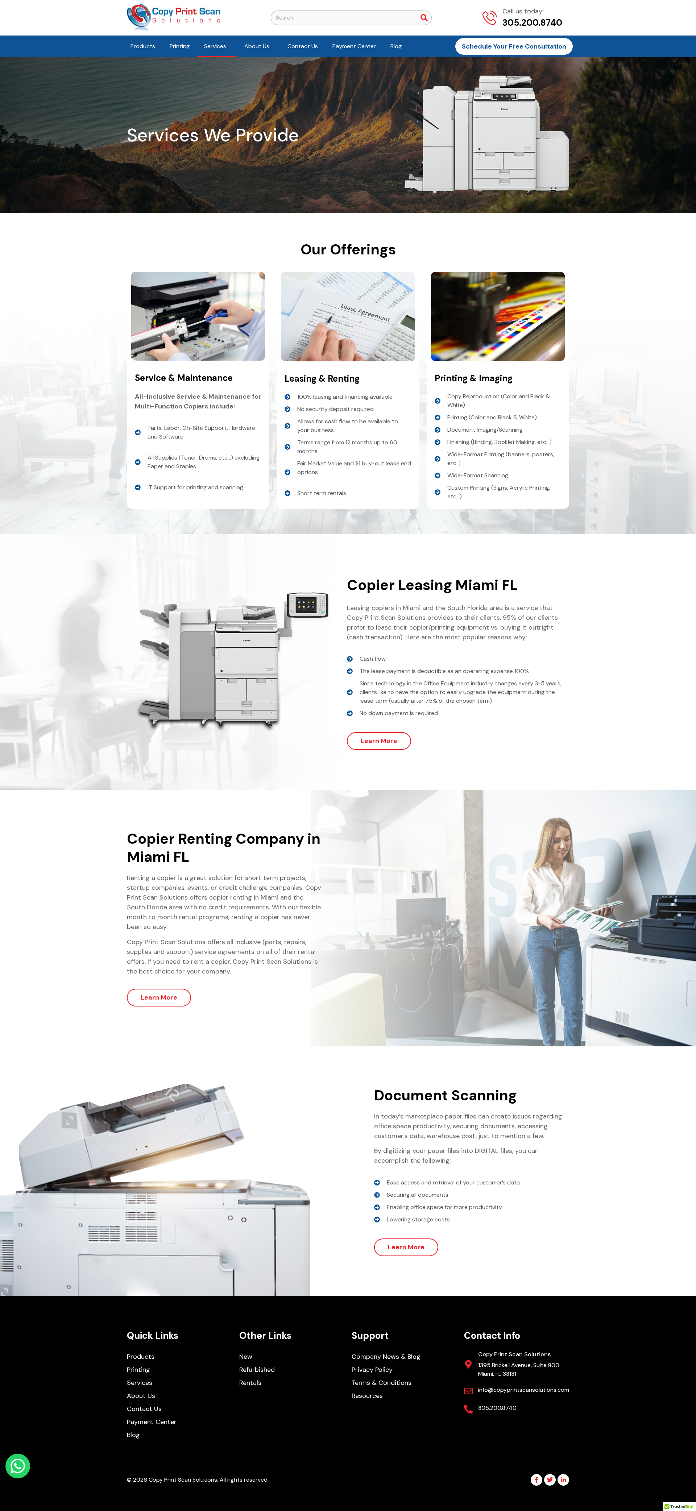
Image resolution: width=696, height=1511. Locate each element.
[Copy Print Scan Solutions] (468, 1364)
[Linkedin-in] (563, 1480)
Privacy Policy (372, 1369)
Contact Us (302, 46)
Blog (396, 46)
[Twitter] (550, 1480)
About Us (256, 46)
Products (142, 46)
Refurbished (257, 1369)
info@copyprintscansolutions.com (523, 1390)
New (245, 1356)
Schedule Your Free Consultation (514, 46)
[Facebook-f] (536, 1480)
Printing (180, 46)
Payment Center (354, 46)
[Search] (424, 18)
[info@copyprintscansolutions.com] (468, 1391)
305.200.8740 (497, 1408)
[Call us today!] (489, 18)
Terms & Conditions (381, 1382)
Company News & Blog (386, 1356)
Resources (367, 1395)
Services (215, 46)
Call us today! (523, 11)
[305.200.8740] (468, 1409)
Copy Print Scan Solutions (514, 1354)
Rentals (250, 1382)
